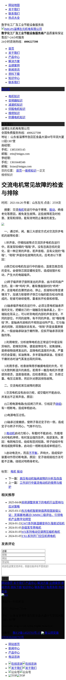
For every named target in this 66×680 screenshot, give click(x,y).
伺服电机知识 (16, 108)
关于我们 (14, 9)
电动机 (10, 433)
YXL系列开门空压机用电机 (38, 536)
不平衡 (33, 452)
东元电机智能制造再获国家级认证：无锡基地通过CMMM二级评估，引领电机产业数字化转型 (35, 515)
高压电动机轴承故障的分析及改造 (41, 478)
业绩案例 (14, 65)
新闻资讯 (14, 69)
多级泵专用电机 (31, 527)
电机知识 (14, 96)
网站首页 (7, 583)
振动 (52, 209)
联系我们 (14, 13)
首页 (11, 48)
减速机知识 (15, 104)
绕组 (58, 403)
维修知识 (14, 113)
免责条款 (52, 587)
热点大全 (14, 17)
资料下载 (14, 73)
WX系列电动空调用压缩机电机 (40, 531)
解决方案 (14, 61)
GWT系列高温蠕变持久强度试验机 (43, 523)
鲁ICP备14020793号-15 (26, 632)
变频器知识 (15, 100)
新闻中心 (14, 648)
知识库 (5, 89)
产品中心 (14, 57)
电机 (21, 209)
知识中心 (14, 78)
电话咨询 (14, 656)
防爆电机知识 (16, 117)
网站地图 (14, 5)
